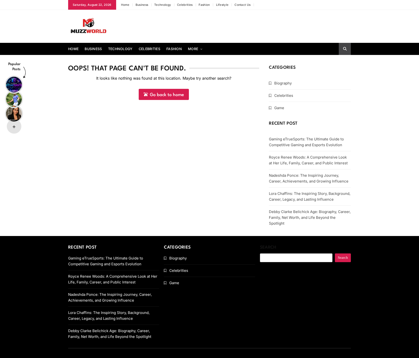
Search (268, 247)
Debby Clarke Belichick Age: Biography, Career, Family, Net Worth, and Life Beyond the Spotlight (310, 217)
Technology (162, 5)
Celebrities (185, 5)
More (193, 49)
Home (125, 5)
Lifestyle (222, 5)
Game (279, 108)
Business (142, 5)
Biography (283, 83)
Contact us (242, 5)
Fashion (204, 5)
